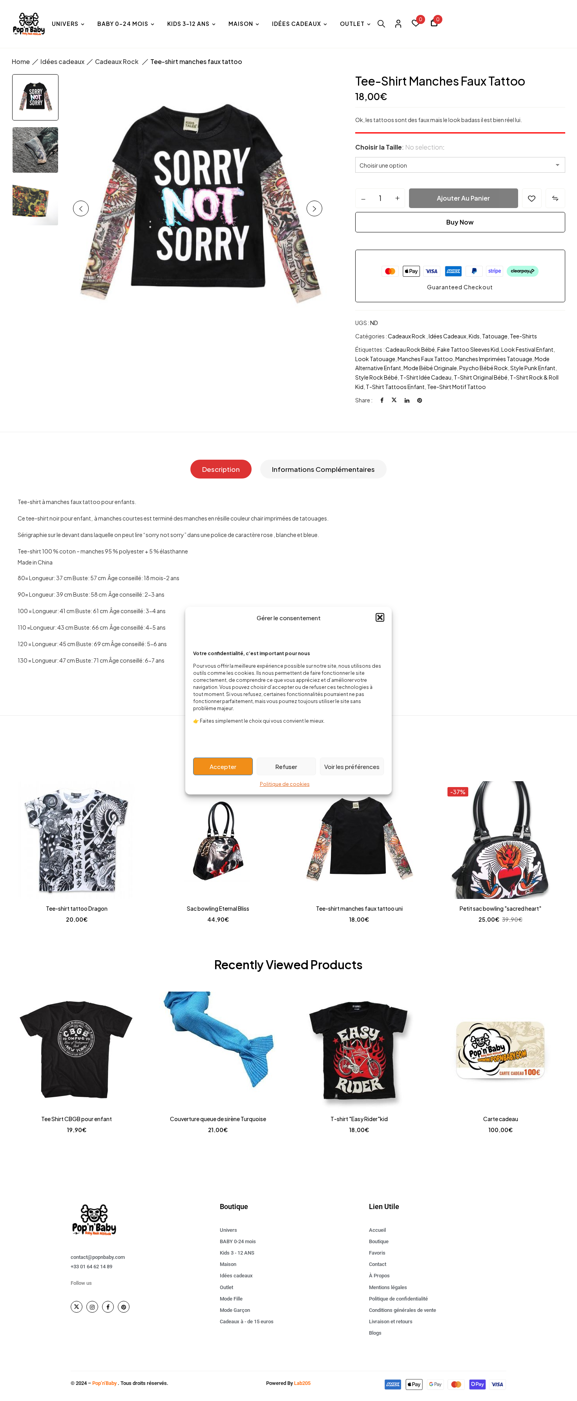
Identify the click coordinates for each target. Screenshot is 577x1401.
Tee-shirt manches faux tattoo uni (359, 908)
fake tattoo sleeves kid (468, 349)
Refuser (286, 766)
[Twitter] (394, 400)
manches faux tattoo (425, 358)
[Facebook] (381, 400)
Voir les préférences (352, 766)
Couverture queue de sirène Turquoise (218, 1118)
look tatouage (375, 358)
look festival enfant (527, 349)
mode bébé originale (430, 367)
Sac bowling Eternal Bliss (218, 908)
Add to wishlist (532, 198)
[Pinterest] (419, 400)
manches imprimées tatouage (493, 358)
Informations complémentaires (323, 469)
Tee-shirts (523, 336)
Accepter (223, 766)
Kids (474, 336)
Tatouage (495, 336)
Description (221, 469)
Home (21, 61)
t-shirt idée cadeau (425, 377)
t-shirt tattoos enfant (395, 386)
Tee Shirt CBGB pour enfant (76, 1118)
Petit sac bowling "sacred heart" (500, 908)
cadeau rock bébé (410, 349)
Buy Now (460, 222)
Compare (555, 198)
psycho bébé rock (483, 367)
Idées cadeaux (62, 61)
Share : (363, 400)
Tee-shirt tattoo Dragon (77, 908)
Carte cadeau (500, 1118)
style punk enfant (532, 367)
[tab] (221, 469)
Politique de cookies (285, 784)
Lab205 (302, 1383)
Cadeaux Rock (117, 61)
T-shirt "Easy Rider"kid (359, 1118)
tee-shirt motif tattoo (456, 386)
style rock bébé (376, 377)
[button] (380, 617)
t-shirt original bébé (481, 377)
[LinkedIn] (407, 400)
